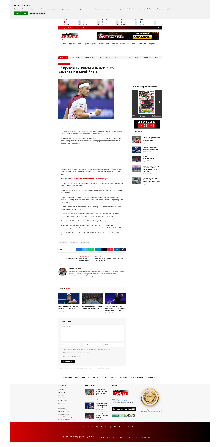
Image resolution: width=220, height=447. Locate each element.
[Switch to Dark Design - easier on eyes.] (156, 27)
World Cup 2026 (90, 57)
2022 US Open (63, 242)
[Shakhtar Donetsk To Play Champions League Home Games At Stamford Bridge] (136, 180)
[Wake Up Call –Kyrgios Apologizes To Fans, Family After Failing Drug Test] (115, 298)
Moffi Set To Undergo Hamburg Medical (149, 157)
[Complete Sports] (70, 36)
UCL (115, 57)
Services (70, 28)
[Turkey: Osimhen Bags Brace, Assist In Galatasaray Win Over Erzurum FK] (136, 139)
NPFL (101, 57)
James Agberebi (75, 269)
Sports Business (137, 377)
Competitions (124, 44)
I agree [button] (17, 13)
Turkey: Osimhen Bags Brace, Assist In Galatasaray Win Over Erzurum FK (152, 138)
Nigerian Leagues (90, 44)
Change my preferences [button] (37, 13)
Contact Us (61, 392)
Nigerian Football (75, 44)
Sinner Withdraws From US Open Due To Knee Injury (68, 308)
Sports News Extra (64, 64)
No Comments (93, 76)
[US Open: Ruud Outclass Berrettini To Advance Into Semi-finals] (86, 119)
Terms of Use (62, 398)
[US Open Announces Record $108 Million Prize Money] (92, 298)
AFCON (108, 57)
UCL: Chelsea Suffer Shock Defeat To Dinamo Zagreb (88, 179)
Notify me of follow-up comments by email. (76, 353)
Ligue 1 (157, 57)
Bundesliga (147, 57)
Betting (63, 28)
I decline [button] (24, 13)
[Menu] (61, 43)
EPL (122, 57)
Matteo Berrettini (84, 242)
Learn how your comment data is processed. (95, 368)
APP (83, 28)
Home (65, 44)
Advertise (61, 395)
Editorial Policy (62, 409)
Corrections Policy (63, 411)
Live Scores (63, 57)
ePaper (78, 28)
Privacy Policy (62, 406)
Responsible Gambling (65, 417)
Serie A (137, 57)
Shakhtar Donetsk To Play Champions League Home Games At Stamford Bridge (151, 179)
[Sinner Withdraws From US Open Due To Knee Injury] (68, 298)
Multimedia (142, 44)
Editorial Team (62, 400)
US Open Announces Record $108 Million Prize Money (92, 308)
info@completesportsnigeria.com (121, 401)
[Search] (158, 27)
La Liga (129, 57)
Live (133, 44)
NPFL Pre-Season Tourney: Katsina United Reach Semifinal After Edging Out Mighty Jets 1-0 (151, 168)
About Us (61, 389)
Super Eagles (76, 57)
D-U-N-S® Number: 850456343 (67, 420)
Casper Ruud (73, 242)
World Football (103, 44)
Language (152, 44)
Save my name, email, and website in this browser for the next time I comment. (87, 349)
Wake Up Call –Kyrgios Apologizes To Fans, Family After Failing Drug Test (115, 308)
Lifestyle (114, 377)
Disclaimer (61, 403)
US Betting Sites (151, 377)
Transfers (115, 44)
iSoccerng (124, 377)
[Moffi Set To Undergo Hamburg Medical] (136, 159)
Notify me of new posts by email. (73, 356)
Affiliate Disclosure (64, 414)
